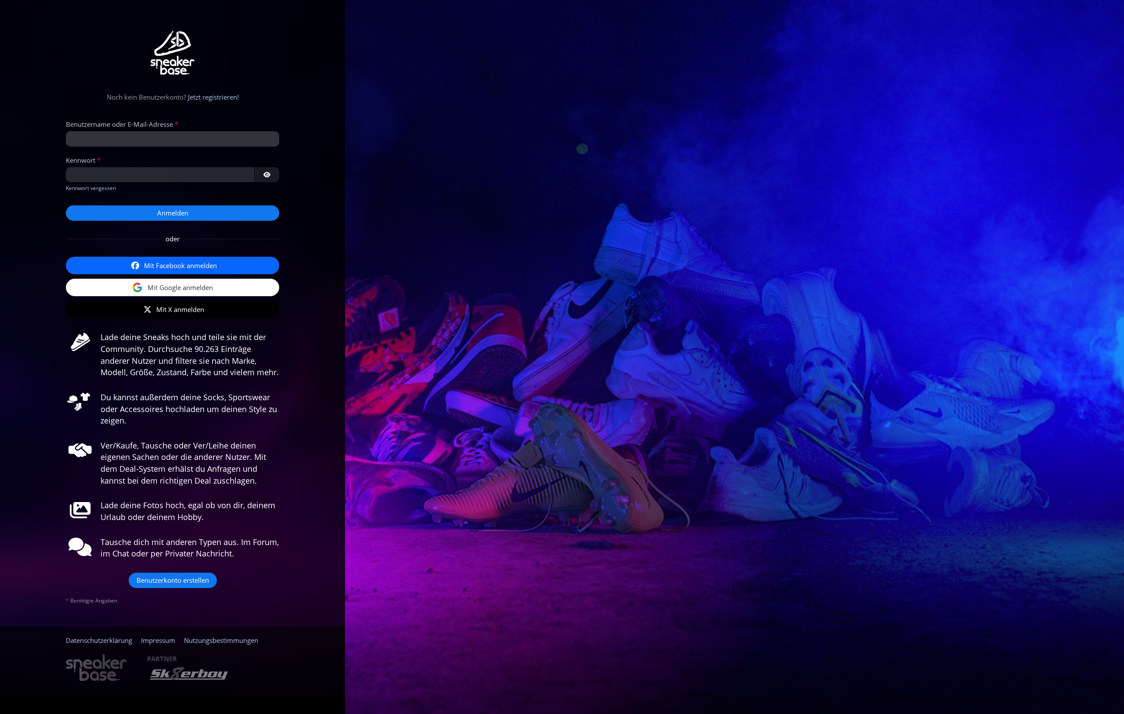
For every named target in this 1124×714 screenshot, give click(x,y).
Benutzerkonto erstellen (173, 580)
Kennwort (80, 160)
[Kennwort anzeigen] (267, 174)
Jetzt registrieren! (213, 97)
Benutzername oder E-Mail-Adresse (119, 124)
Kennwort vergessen (91, 188)
